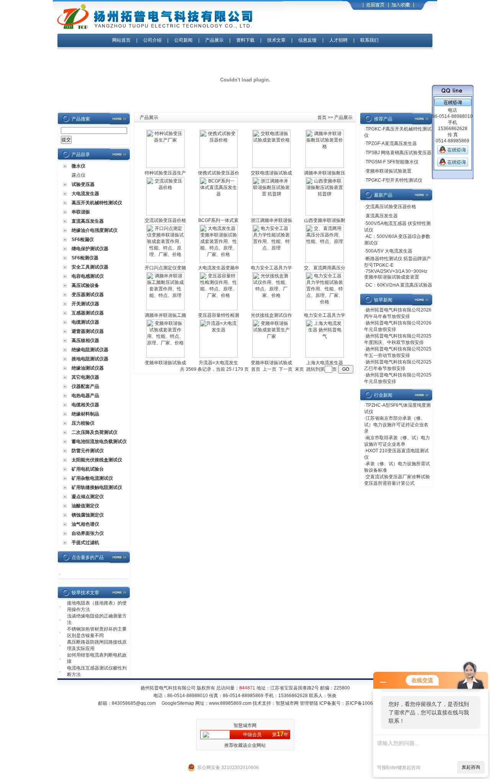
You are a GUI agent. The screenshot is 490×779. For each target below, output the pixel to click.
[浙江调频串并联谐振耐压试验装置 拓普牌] (271, 214)
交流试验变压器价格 (165, 220)
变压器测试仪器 (88, 294)
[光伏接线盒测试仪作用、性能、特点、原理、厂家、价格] (271, 308)
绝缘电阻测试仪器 (90, 349)
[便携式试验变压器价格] (218, 166)
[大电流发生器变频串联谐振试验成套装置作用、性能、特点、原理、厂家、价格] (218, 261)
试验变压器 (83, 184)
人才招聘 (338, 40)
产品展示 (214, 40)
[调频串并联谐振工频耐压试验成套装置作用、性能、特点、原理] (165, 308)
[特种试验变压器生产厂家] (165, 166)
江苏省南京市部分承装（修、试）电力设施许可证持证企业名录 (396, 425)
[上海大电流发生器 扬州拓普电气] (324, 356)
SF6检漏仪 (83, 239)
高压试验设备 (85, 285)
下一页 (285, 369)
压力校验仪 (83, 423)
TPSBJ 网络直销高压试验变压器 (398, 152)
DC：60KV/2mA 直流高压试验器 (399, 285)
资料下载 (245, 40)
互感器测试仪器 (88, 313)
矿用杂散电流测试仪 (92, 478)
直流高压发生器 (88, 221)
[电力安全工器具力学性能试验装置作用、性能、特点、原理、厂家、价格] (324, 308)
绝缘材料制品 (85, 414)
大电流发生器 (85, 193)
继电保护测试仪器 (90, 248)
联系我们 (369, 40)
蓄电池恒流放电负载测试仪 (99, 441)
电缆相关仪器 (85, 404)
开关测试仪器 (85, 303)
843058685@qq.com (134, 703)
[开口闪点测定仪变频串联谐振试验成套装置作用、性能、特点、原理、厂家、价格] (165, 261)
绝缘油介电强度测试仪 (95, 230)
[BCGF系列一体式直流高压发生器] (218, 214)
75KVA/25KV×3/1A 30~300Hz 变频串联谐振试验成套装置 (395, 274)
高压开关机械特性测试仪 (97, 202)
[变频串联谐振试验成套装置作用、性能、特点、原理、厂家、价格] (165, 356)
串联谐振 (81, 212)
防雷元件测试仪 (88, 450)
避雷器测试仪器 (88, 331)
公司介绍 (152, 40)
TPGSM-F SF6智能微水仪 (392, 162)
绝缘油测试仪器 (88, 368)
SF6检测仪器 (85, 258)
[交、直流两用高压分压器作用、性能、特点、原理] (324, 261)
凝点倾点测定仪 (88, 496)
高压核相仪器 (85, 340)
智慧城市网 (287, 703)
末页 (299, 369)
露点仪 (78, 175)
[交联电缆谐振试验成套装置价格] (271, 166)
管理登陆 (309, 703)
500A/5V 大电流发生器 (389, 251)
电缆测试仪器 (85, 322)
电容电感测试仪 (88, 276)
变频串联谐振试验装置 (389, 171)
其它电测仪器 (85, 377)
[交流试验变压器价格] (165, 214)
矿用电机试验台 (88, 469)
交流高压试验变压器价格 (391, 206)
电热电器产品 (85, 395)
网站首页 (121, 40)
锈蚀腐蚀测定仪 (88, 515)
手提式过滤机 (85, 542)
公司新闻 (184, 40)
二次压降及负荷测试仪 (95, 432)
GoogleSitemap (178, 703)
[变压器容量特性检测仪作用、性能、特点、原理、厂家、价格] (218, 308)
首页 (322, 117)
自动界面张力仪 (88, 533)
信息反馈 (307, 40)
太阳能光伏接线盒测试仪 (97, 460)
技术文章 (276, 40)
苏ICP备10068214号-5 (368, 703)
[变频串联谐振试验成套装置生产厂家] (271, 356)
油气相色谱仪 (85, 524)
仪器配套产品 (85, 386)
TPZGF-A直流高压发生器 (391, 143)
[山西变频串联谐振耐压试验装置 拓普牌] (324, 214)
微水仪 (78, 166)
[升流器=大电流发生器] (218, 356)
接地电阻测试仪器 (90, 359)
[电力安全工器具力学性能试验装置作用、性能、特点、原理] (271, 261)
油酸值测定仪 (85, 505)
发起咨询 (471, 767)
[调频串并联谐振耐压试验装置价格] (324, 166)
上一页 (269, 369)
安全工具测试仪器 (90, 267)
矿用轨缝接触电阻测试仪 (97, 487)
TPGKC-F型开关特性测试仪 (394, 180)
